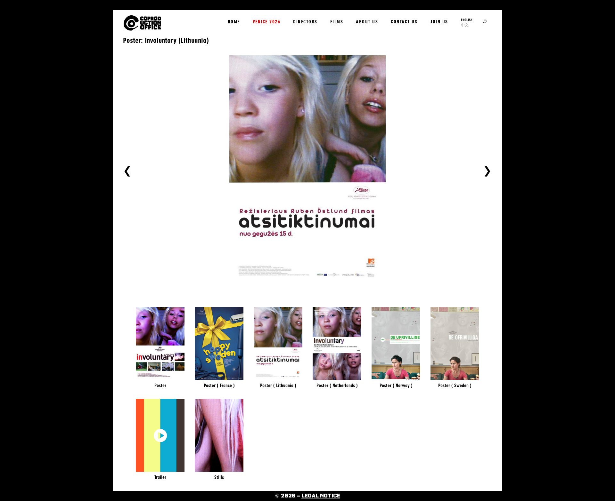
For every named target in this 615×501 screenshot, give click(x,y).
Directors (305, 22)
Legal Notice (320, 496)
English (466, 20)
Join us (439, 22)
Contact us (404, 22)
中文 (465, 25)
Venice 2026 (267, 22)
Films (336, 22)
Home (234, 22)
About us (367, 22)
